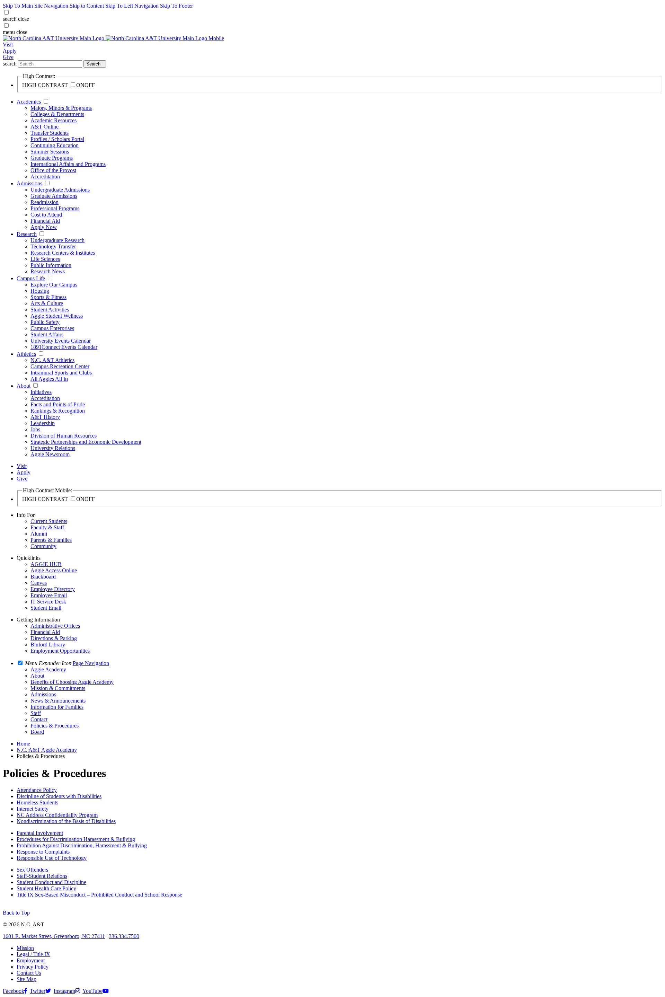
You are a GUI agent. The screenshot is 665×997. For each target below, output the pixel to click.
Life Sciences (45, 259)
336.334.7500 (124, 936)
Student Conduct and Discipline (51, 882)
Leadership (42, 423)
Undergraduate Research (57, 240)
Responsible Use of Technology (52, 858)
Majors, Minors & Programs (61, 108)
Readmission (44, 202)
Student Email (45, 608)
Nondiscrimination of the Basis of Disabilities (66, 821)
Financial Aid (45, 221)
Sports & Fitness (48, 297)
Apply (10, 51)
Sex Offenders (32, 870)
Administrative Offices (55, 626)
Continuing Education (54, 145)
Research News (47, 271)
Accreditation (45, 176)
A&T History (45, 417)
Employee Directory (52, 589)
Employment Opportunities (60, 651)
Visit (8, 44)
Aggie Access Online (53, 570)
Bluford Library (47, 644)
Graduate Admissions (53, 196)
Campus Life (31, 278)
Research (27, 234)
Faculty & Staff (47, 527)
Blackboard (43, 577)
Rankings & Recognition (57, 411)
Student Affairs (46, 334)
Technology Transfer (53, 246)
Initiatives (41, 392)
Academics (29, 102)
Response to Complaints (43, 852)
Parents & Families (51, 540)
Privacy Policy (32, 967)
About (23, 386)
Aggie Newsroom (50, 454)
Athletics (26, 354)
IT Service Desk (48, 602)
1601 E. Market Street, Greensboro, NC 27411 (54, 936)
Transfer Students (49, 133)
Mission (25, 948)
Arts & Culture (46, 303)
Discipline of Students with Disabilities (59, 796)
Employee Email (48, 595)
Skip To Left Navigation (132, 6)
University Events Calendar (60, 341)
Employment (31, 960)
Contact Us (29, 973)
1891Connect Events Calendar (63, 347)
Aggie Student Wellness (56, 316)
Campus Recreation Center (59, 366)
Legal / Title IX (33, 954)
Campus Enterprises (52, 328)
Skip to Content (87, 6)
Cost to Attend (46, 215)
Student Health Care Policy (46, 888)
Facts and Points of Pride (57, 404)
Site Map (26, 979)
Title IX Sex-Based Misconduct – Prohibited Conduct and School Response (99, 895)
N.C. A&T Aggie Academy (47, 750)
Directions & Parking (53, 638)
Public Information (50, 265)
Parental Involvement (40, 833)
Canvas (38, 583)
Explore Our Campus (53, 285)
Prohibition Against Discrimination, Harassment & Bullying (82, 845)
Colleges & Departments (57, 114)
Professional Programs (54, 208)
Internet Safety (32, 809)
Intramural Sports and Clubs (61, 373)
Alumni (38, 534)
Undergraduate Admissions (60, 190)
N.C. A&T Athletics (52, 360)
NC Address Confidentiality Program (57, 815)
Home (23, 744)
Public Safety (45, 322)
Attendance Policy (37, 790)
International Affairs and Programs (68, 164)
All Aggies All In (49, 379)
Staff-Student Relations (42, 876)
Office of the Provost (53, 170)
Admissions (29, 183)
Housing (39, 291)
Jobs (35, 429)
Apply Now (43, 227)
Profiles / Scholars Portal (57, 139)
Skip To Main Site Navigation (35, 6)
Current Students (48, 521)
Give (8, 57)
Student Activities (49, 309)
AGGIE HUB (46, 564)
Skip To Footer (176, 6)
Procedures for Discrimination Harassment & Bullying (76, 839)
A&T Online (44, 127)
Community (43, 546)
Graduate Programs (51, 158)
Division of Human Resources (63, 436)
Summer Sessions (49, 152)
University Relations (52, 448)
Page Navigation (91, 663)
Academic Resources (53, 120)
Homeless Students (37, 802)
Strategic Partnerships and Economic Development (85, 442)
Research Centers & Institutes (62, 253)
